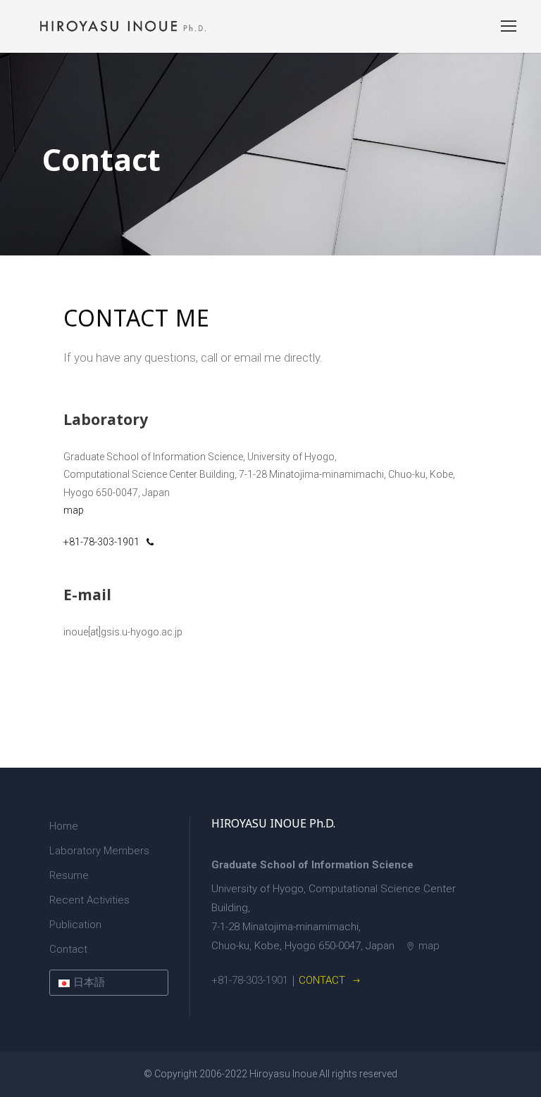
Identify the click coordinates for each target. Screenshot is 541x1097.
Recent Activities (89, 900)
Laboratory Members (99, 850)
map (73, 510)
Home (63, 826)
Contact (68, 949)
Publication (75, 924)
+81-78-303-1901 (101, 541)
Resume (69, 875)
